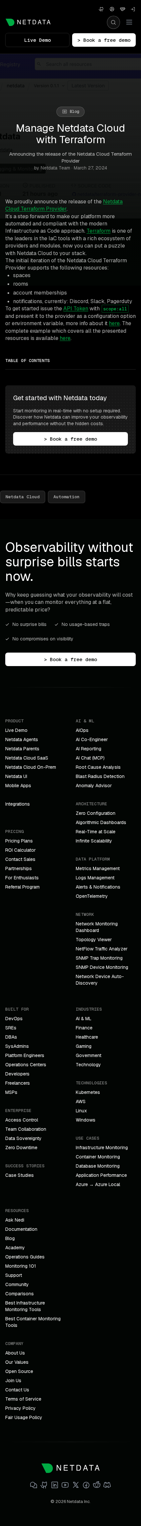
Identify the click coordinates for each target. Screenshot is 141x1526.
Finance (84, 1028)
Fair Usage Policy (23, 1417)
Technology (88, 1065)
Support (13, 1275)
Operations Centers (25, 1065)
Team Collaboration (25, 1129)
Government (88, 1055)
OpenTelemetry (92, 896)
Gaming (83, 1046)
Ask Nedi (14, 1220)
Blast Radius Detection (100, 776)
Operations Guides (25, 1257)
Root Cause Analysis (98, 767)
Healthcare (87, 1037)
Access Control (21, 1120)
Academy (15, 1248)
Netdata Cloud (23, 497)
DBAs (11, 1037)
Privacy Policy (20, 1408)
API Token (75, 308)
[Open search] (113, 22)
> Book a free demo (104, 40)
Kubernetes (88, 1092)
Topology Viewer (94, 940)
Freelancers (17, 1083)
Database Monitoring (98, 1166)
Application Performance (101, 1175)
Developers (17, 1074)
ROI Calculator (20, 850)
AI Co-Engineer (92, 739)
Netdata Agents (21, 739)
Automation (66, 497)
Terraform (99, 230)
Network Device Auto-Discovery (100, 979)
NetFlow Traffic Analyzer (102, 949)
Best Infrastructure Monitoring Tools (25, 1306)
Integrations (17, 804)
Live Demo (37, 40)
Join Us (13, 1381)
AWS (81, 1101)
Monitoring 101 (20, 1266)
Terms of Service (23, 1399)
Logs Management (95, 878)
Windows (85, 1120)
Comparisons (19, 1294)
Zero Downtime (21, 1148)
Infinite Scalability (94, 841)
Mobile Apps (18, 786)
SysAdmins (17, 1046)
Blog (10, 1238)
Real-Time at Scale (95, 832)
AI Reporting (88, 749)
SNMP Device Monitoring (102, 967)
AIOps (82, 730)
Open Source (19, 1371)
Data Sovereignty (23, 1138)
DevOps (14, 1019)
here (114, 323)
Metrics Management (98, 868)
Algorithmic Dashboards (101, 822)
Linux (81, 1111)
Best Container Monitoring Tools (33, 1322)
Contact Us (17, 1390)
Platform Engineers (24, 1055)
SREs (10, 1028)
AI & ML (83, 1019)
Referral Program (22, 887)
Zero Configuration (95, 813)
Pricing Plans (19, 841)
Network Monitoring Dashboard (97, 927)
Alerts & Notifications (98, 887)
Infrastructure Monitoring (102, 1148)
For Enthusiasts (22, 878)
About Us (15, 1353)
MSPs (11, 1092)
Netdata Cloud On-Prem (30, 767)
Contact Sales (20, 859)
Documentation (21, 1229)
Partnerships (18, 868)
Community (17, 1284)
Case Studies (19, 1175)
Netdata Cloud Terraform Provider (64, 205)
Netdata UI (16, 776)
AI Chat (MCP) (90, 758)
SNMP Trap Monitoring (99, 958)
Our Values (17, 1362)
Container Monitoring (98, 1157)
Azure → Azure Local (98, 1184)
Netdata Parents (22, 749)
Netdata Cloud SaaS (26, 758)
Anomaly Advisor (94, 786)
